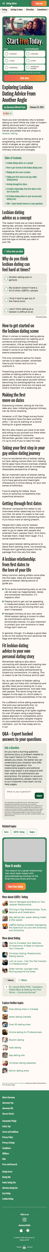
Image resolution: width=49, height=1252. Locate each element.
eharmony (5, 1083)
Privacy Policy (7, 1137)
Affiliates (5, 1153)
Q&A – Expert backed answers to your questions (25, 203)
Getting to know (17, 9)
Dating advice (14, 1083)
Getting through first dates (17, 184)
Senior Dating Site (9, 1182)
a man (11, 61)
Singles (32, 832)
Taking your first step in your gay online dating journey (22, 178)
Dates (6, 832)
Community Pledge (9, 1121)
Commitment (42, 9)
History (24, 980)
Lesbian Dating (7, 1198)
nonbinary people (35, 67)
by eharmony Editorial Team (14, 107)
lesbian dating (9, 133)
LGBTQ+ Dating (19, 832)
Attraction (30, 9)
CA (8, 113)
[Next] (48, 9)
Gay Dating (6, 1193)
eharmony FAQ (7, 1108)
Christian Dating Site (10, 1188)
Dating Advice (11, 3)
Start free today (15, 886)
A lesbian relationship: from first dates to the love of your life (24, 190)
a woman (13, 54)
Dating (4, 9)
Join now (39, 3)
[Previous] (1, 9)
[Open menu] (3, 3)
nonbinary (13, 67)
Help (4, 1159)
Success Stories (8, 1113)
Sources (11, 980)
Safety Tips (6, 1126)
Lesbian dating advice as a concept (20, 163)
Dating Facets (7, 1171)
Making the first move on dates (18, 172)
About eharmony (8, 1097)
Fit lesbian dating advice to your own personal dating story (24, 197)
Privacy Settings (8, 1142)
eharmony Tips (7, 1102)
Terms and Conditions (10, 1131)
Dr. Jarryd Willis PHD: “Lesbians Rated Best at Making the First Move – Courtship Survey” (25, 989)
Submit (39, 795)
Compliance (6, 1148)
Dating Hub (6, 1177)
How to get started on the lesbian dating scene (24, 167)
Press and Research (9, 1164)
